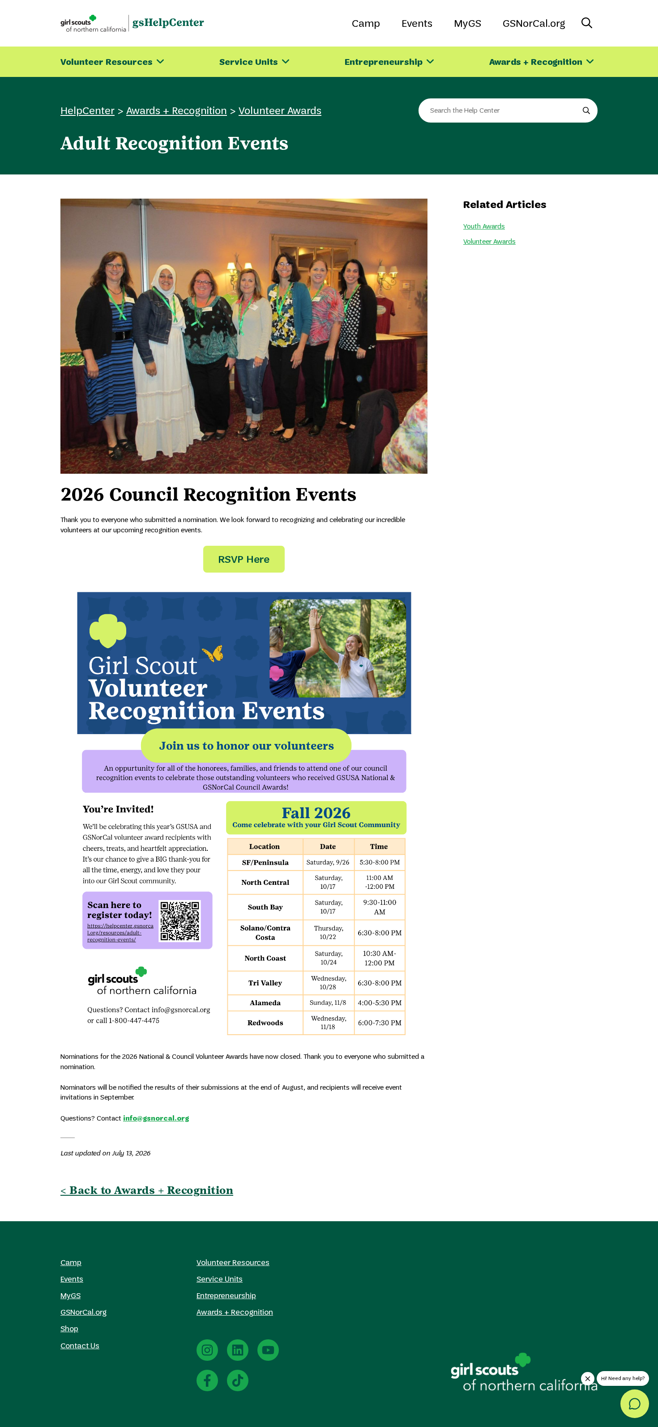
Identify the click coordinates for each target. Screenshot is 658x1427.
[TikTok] (237, 1380)
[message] (634, 1403)
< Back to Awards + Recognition (146, 1190)
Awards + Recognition (176, 110)
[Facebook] (207, 1380)
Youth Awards (484, 226)
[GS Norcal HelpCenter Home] (132, 23)
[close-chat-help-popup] (587, 1378)
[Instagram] (207, 1350)
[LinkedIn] (237, 1350)
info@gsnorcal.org (156, 1118)
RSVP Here (243, 558)
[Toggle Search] (587, 23)
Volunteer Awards (280, 110)
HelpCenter (87, 110)
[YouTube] (268, 1350)
